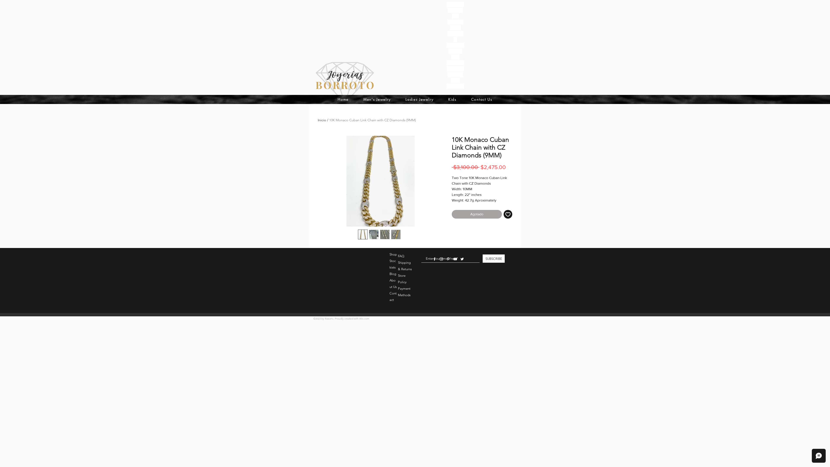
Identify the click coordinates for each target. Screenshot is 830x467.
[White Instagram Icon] (441, 259)
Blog (392, 274)
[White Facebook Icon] (434, 259)
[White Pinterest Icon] (448, 259)
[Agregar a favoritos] (508, 214)
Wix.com (364, 318)
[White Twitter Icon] (462, 259)
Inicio (322, 120)
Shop (393, 254)
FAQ (401, 256)
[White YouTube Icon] (455, 259)
